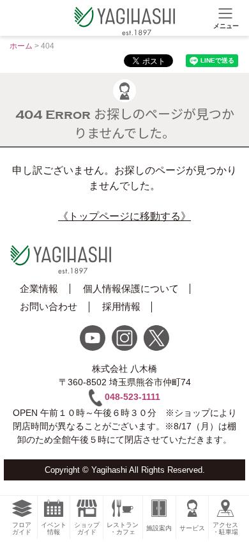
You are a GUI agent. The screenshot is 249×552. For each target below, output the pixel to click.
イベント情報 (53, 528)
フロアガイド (21, 528)
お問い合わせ (48, 306)
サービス (192, 528)
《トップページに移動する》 (124, 216)
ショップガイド (87, 528)
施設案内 (159, 528)
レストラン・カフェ (123, 528)
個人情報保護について (131, 288)
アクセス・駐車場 (225, 528)
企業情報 (39, 288)
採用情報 (121, 306)
